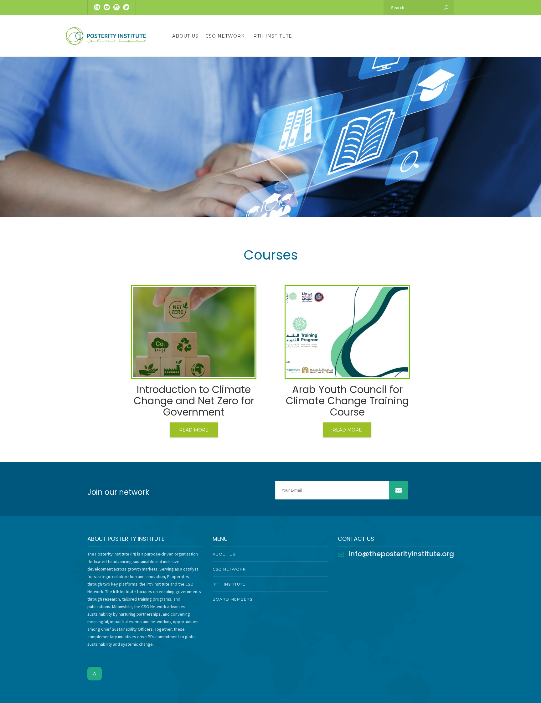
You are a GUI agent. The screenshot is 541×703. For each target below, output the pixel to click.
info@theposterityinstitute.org (401, 554)
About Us (185, 36)
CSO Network (225, 36)
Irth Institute (271, 36)
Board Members (232, 599)
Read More (194, 430)
